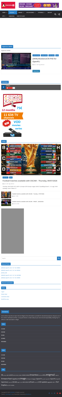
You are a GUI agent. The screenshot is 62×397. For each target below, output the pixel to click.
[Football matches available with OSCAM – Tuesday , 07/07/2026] (6, 195)
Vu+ (57, 382)
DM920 (27, 375)
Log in (2, 291)
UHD (39, 382)
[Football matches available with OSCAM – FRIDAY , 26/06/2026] (6, 202)
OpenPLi (53, 379)
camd (11, 375)
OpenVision (4, 382)
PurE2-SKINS (51, 55)
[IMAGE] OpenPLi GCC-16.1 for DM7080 (11, 275)
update (44, 382)
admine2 (42, 64)
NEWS (3, 12)
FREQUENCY (5, 177)
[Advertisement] (31, 33)
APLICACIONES (30, 12)
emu (44, 375)
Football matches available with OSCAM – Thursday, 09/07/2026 (30, 180)
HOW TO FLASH (21, 16)
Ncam (29, 379)
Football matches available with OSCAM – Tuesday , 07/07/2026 (28, 194)
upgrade (49, 382)
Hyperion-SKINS (36, 55)
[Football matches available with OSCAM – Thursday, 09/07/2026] (31, 159)
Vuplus (4, 385)
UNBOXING (11, 16)
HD (19, 379)
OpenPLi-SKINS (44, 55)
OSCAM (3, 332)
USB (53, 382)
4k (2, 375)
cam (8, 375)
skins (26, 382)
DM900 (24, 375)
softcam (31, 382)
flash (10, 379)
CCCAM (3, 329)
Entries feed (4, 294)
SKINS (57, 55)
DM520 (14, 375)
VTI (55, 382)
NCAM (2, 335)
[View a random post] (59, 14)
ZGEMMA (12, 385)
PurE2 (21, 382)
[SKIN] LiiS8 (4, 273)
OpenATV (39, 379)
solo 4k (36, 382)
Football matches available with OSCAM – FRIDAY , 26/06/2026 (27, 201)
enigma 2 (57, 375)
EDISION (40, 375)
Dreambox (34, 375)
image (23, 378)
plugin (18, 382)
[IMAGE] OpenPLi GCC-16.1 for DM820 (10, 268)
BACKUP (50, 12)
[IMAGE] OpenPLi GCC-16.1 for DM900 (10, 277)
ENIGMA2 (12, 12)
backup (4, 375)
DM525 (17, 375)
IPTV (3, 16)
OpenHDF (48, 379)
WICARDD (3, 341)
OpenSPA (58, 379)
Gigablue (15, 379)
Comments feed (5, 296)
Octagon (33, 379)
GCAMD (3, 338)
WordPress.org (4, 299)
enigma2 (50, 374)
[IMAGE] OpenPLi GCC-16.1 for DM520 (10, 270)
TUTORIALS (41, 12)
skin (24, 382)
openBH (43, 379)
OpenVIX (10, 382)
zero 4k (8, 385)
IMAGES (20, 12)
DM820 (20, 375)
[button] (6, 12)
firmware (4, 379)
